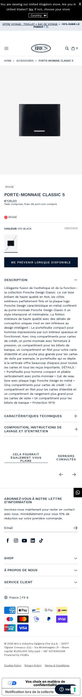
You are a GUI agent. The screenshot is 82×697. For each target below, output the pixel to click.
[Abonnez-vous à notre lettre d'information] (75, 527)
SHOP (8, 558)
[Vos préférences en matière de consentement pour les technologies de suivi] (75, 690)
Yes (31, 9)
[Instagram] (16, 540)
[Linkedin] (32, 540)
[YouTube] (24, 540)
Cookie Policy (12, 665)
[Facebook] (7, 540)
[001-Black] (11, 243)
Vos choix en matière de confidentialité (45, 683)
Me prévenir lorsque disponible (41, 262)
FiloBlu (24, 655)
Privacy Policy (33, 665)
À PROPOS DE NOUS (20, 570)
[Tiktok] (41, 540)
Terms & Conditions (57, 665)
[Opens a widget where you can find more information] (66, 689)
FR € (25, 597)
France (14, 597)
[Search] (67, 48)
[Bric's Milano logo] (41, 48)
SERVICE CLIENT (18, 582)
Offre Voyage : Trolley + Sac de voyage (30, 24)
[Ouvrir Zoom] (41, 120)
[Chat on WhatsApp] (78, 492)
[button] (75, 195)
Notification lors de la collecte (29, 692)
